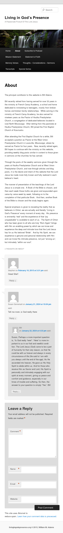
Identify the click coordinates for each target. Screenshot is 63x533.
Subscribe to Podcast (33, 50)
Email (14, 484)
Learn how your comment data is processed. (37, 516)
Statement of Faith (32, 56)
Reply (12, 280)
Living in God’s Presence (27, 17)
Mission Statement (13, 56)
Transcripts (10, 69)
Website (13, 498)
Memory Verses (12, 62)
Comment (15, 431)
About (17, 50)
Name (14, 469)
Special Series (25, 69)
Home (8, 50)
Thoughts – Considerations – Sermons (39, 62)
